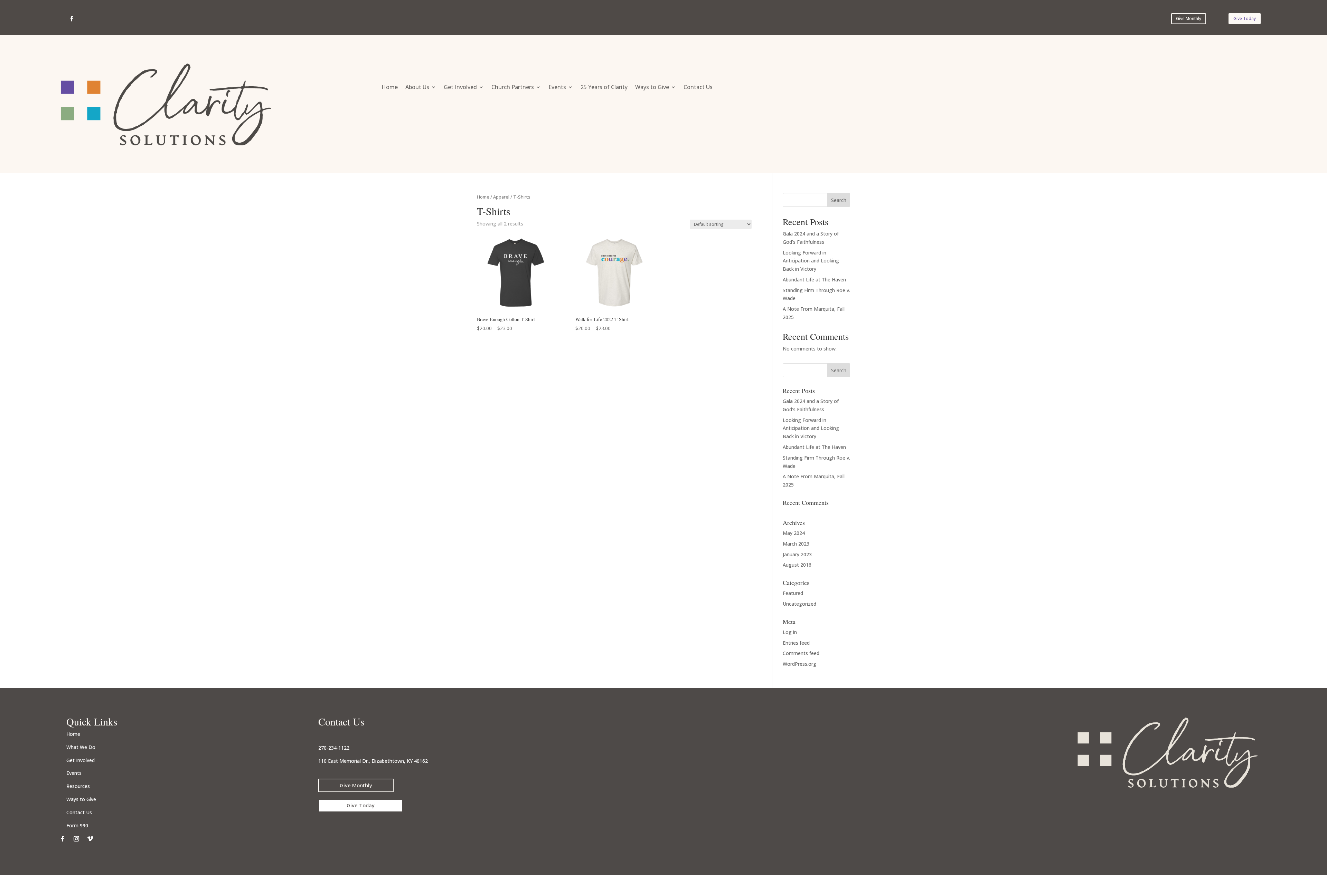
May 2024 (794, 533)
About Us (417, 88)
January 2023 (797, 554)
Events (557, 88)
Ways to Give (652, 88)
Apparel (501, 197)
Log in (790, 632)
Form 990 (77, 825)
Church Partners (512, 88)
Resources (78, 786)
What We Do (80, 747)
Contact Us (698, 88)
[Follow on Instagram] (76, 838)
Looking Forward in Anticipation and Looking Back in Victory (811, 260)
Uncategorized (799, 603)
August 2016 (797, 564)
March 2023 (796, 543)
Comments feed (801, 653)
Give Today (1244, 18)
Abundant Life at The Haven (814, 279)
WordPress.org (799, 664)
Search (838, 200)
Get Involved (460, 88)
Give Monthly (1188, 18)
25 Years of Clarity (604, 88)
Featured (793, 593)
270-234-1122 (333, 747)
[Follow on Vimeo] (90, 838)
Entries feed (796, 643)
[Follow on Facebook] (71, 18)
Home (390, 88)
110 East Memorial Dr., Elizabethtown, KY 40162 (373, 761)
